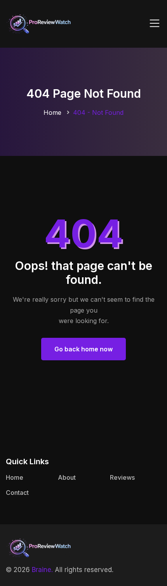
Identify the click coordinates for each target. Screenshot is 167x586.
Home (52, 112)
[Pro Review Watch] (39, 23)
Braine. (42, 570)
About (67, 477)
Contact (17, 492)
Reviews (122, 477)
